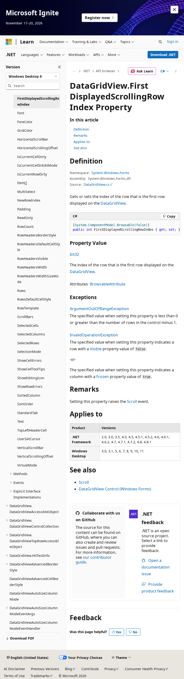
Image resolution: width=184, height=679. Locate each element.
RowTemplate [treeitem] (28, 308)
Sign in (172, 41)
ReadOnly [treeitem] (25, 217)
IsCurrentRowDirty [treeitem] (32, 174)
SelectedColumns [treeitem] (31, 334)
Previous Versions (45, 669)
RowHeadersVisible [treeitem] (32, 258)
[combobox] (33, 76)
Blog (68, 669)
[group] (125, 227)
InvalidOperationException (94, 335)
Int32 (74, 254)
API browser (105, 71)
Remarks (80, 135)
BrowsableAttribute (107, 284)
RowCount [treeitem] (25, 226)
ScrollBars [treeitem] (25, 316)
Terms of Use (14, 676)
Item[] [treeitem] (22, 183)
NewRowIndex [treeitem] (28, 200)
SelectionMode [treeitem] (29, 351)
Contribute (90, 669)
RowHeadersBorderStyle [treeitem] (36, 235)
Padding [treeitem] (24, 209)
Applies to (82, 141)
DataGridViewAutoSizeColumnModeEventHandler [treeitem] (34, 625)
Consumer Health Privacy (145, 669)
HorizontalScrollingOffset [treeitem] (37, 148)
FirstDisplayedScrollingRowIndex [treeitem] (38, 101)
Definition (81, 129)
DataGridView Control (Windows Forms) (115, 489)
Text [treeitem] (20, 421)
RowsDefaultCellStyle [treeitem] (34, 299)
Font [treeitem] (20, 113)
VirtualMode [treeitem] (27, 465)
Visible (96, 348)
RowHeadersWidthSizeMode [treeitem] (37, 279)
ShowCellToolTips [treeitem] (31, 369)
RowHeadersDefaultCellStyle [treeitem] (38, 247)
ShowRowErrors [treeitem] (29, 386)
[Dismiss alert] (174, 9)
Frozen (102, 376)
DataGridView (113, 203)
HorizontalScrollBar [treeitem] (32, 139)
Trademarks (39, 676)
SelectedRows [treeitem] (28, 343)
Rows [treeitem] (21, 290)
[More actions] (176, 71)
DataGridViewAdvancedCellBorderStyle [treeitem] (34, 581)
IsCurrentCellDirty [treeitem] (31, 156)
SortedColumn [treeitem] (28, 395)
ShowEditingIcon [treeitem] (30, 378)
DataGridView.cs (96, 184)
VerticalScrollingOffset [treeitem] (35, 456)
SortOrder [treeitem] (25, 404)
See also (80, 148)
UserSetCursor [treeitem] (28, 439)
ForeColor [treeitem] (25, 122)
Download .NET (163, 54)
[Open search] (160, 42)
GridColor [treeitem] (25, 130)
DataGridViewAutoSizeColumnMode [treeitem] (34, 596)
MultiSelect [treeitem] (26, 191)
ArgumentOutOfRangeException (99, 308)
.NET (86, 71)
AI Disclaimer (14, 669)
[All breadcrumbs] (74, 71)
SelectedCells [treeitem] (28, 325)
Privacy (110, 669)
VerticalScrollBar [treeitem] (30, 447)
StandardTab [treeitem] (27, 413)
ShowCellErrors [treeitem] (29, 360)
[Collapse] (59, 67)
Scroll (132, 401)
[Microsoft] (9, 42)
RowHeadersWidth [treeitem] (32, 267)
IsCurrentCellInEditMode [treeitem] (37, 165)
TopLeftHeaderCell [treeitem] (32, 430)
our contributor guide (93, 560)
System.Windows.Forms (110, 172)
